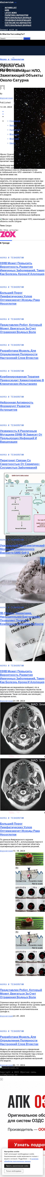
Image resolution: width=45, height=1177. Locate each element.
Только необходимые (13, 1171)
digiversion (6, 98)
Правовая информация (18, 20)
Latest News (11, 12)
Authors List (11, 7)
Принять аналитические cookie (17, 1166)
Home (7, 10)
